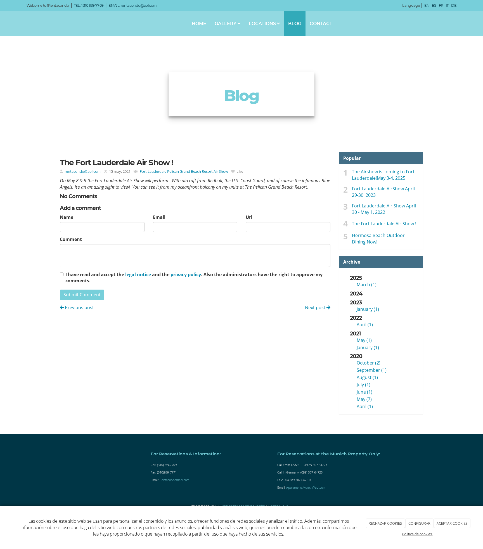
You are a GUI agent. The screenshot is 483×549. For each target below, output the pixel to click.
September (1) (372, 370)
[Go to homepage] (19, 23)
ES (434, 5)
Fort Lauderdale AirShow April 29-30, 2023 (383, 192)
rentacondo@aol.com (83, 171)
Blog (294, 23)
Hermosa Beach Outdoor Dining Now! (378, 238)
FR (441, 5)
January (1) (368, 309)
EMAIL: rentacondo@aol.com (132, 5)
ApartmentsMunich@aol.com (306, 487)
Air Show (221, 171)
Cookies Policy (278, 506)
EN (426, 5)
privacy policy (186, 274)
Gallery (226, 23)
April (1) (365, 324)
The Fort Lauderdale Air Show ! (384, 224)
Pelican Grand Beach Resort (190, 171)
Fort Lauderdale (153, 171)
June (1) (364, 392)
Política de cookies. (417, 533)
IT (447, 5)
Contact (321, 23)
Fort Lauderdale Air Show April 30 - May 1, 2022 (384, 209)
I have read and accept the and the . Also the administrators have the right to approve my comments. (194, 277)
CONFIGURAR (419, 523)
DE (453, 5)
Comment (71, 239)
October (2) (368, 363)
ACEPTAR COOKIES (452, 523)
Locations (263, 23)
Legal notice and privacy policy (243, 506)
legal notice (138, 274)
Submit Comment (82, 295)
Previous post (79, 307)
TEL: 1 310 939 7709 (89, 5)
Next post (315, 307)
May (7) (364, 399)
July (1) (363, 385)
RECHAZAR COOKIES (385, 523)
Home (199, 23)
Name (66, 217)
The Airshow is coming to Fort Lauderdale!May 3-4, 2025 (383, 175)
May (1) (364, 340)
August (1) (367, 377)
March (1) (367, 284)
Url (249, 217)
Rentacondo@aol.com (175, 480)
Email (159, 217)
